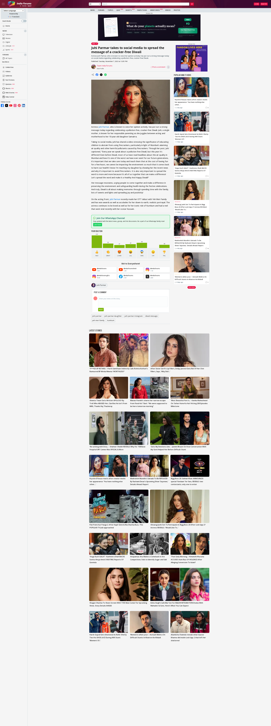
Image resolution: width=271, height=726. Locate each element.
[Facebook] (2, 105)
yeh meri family (98, 320)
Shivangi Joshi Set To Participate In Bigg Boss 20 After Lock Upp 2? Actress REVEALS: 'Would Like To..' (191, 206)
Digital (8, 42)
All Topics (9, 58)
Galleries (9, 76)
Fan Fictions (10, 80)
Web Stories (10, 93)
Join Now (97, 225)
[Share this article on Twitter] (101, 74)
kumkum (110, 320)
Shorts (8, 88)
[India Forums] (19, 4)
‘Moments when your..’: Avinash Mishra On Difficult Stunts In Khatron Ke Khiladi (191, 278)
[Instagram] (15, 105)
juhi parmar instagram (133, 316)
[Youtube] (10, 105)
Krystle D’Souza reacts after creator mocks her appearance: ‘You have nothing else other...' (191, 102)
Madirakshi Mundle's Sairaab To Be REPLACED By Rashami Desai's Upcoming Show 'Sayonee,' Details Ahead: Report (190, 243)
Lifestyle (8, 46)
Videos (8, 72)
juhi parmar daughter (113, 316)
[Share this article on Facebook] (96, 74)
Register (264, 4)
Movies (8, 38)
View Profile (100, 69)
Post (101, 310)
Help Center (10, 97)
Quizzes (8, 84)
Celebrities (9, 67)
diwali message (151, 316)
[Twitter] (6, 105)
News (5, 31)
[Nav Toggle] (3, 4)
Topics (110, 10)
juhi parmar (97, 316)
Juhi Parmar (104, 127)
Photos (177, 10)
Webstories (155, 10)
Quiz (118, 10)
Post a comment (158, 67)
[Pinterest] (19, 105)
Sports (8, 50)
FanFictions (142, 10)
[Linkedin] (23, 105)
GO (192, 4)
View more (191, 287)
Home (8, 26)
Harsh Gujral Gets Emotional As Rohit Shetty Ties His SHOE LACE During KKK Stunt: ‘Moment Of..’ (191, 136)
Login (257, 4)
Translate (15, 17)
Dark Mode (7, 21)
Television (9, 35)
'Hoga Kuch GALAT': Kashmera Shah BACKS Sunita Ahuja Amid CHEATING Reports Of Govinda (191, 170)
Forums (6, 55)
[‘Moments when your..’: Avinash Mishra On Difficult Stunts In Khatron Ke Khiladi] (191, 262)
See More (5, 62)
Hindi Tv (94, 43)
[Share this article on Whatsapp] (105, 74)
